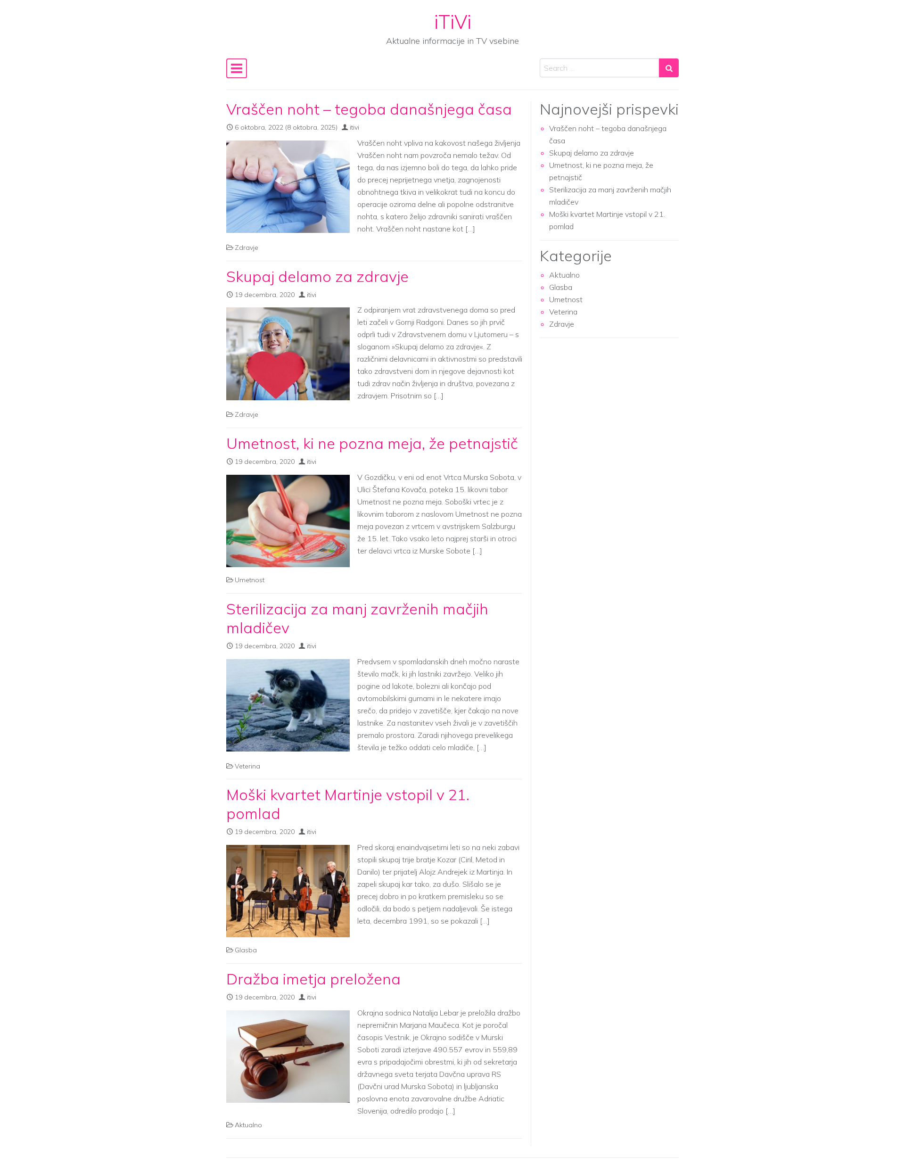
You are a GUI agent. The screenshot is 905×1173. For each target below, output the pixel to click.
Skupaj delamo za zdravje (317, 276)
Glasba (246, 950)
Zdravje (246, 247)
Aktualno (248, 1125)
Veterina (247, 766)
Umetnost (249, 580)
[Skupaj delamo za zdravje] (288, 353)
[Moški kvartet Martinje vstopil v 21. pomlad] (288, 891)
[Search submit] (669, 67)
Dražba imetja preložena (313, 978)
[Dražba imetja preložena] (288, 1056)
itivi (354, 127)
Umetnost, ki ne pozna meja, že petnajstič (372, 443)
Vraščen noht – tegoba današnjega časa (369, 108)
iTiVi (452, 21)
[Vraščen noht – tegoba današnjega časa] (288, 186)
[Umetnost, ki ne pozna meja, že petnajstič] (288, 521)
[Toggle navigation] (236, 68)
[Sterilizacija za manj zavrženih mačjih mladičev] (288, 705)
